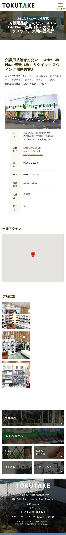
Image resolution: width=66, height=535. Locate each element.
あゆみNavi (25, 44)
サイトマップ (20, 516)
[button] (33, 255)
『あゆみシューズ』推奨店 (49, 44)
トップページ (9, 44)
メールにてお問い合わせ (42, 516)
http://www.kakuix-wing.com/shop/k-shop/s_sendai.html (33, 151)
